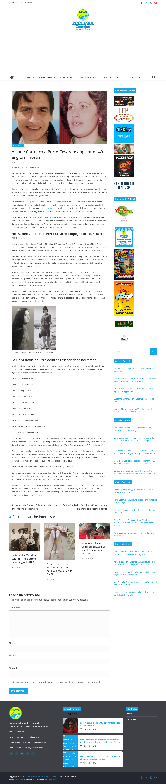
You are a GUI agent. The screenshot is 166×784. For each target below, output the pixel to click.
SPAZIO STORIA (66, 77)
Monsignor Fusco (91, 275)
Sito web (13, 668)
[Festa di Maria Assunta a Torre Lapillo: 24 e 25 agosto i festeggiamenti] (70, 759)
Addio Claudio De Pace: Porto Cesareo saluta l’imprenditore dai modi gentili (85, 507)
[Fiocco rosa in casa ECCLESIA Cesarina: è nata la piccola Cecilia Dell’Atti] (59, 524)
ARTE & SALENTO (110, 77)
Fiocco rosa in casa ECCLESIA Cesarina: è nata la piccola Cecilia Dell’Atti (59, 569)
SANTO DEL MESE (132, 77)
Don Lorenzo (45, 208)
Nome (13, 643)
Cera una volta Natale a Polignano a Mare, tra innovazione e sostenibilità (34, 507)
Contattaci (131, 719)
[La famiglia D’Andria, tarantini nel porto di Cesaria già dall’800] (24, 524)
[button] (33, 77)
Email (12, 655)
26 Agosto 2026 (89, 746)
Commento (15, 607)
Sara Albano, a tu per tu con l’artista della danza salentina (100, 724)
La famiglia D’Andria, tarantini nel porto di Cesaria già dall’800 (24, 559)
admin (31, 163)
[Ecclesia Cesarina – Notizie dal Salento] (12, 77)
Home (29, 77)
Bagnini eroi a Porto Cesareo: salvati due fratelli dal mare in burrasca (93, 548)
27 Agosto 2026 (89, 729)
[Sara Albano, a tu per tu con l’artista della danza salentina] (70, 725)
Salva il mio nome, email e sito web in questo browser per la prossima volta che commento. (57, 682)
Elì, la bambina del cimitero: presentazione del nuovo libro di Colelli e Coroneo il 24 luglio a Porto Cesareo (134, 441)
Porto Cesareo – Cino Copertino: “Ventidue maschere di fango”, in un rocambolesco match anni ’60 (134, 523)
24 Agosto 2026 (89, 763)
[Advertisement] (83, 54)
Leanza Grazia (62, 247)
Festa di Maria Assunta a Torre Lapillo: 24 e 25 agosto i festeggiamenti (101, 757)
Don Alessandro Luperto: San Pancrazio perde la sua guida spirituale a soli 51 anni (100, 740)
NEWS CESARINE (46, 77)
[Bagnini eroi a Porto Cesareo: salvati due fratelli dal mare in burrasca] (94, 524)
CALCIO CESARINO (88, 77)
